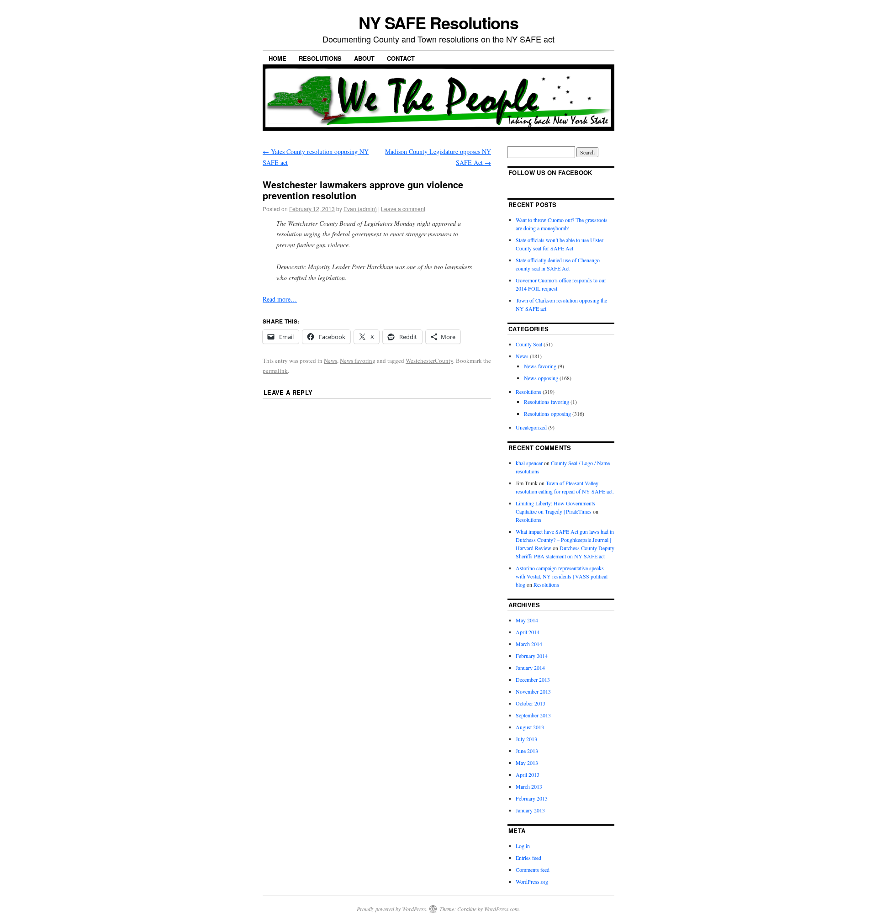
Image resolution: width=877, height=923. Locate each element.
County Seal (529, 344)
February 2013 (532, 798)
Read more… (280, 299)
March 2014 (529, 643)
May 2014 (527, 620)
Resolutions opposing (547, 413)
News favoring (357, 360)
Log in (523, 845)
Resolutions (320, 58)
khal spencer (529, 463)
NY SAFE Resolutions (438, 22)
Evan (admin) (360, 208)
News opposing (541, 378)
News (330, 360)
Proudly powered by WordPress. (392, 908)
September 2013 (533, 715)
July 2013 (526, 739)
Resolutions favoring (546, 401)
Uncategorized (531, 427)
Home (277, 58)
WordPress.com (501, 908)
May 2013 (527, 762)
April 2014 (527, 632)
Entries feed (528, 857)
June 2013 (527, 750)
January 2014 (530, 667)
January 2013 (530, 810)
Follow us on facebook (550, 172)
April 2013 (527, 774)
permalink (275, 370)
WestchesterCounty (429, 360)
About (364, 58)
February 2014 (532, 655)
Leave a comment (403, 208)
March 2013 (529, 786)
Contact (401, 58)
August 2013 (530, 727)
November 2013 (533, 691)
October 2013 (530, 703)
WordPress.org (532, 881)
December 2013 (533, 679)
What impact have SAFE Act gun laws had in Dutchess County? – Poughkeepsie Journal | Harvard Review (565, 540)
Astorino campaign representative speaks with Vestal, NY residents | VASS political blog (562, 576)
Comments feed (532, 869)
